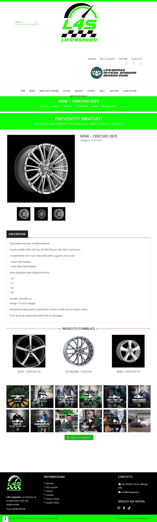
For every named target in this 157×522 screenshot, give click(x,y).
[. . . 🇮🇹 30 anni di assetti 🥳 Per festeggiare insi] (139, 421)
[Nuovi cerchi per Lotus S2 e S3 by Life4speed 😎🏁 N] (17, 396)
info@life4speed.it (130, 492)
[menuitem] (22, 90)
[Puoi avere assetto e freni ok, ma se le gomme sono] (66, 396)
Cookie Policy (52, 502)
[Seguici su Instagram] (126, 64)
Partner (123, 58)
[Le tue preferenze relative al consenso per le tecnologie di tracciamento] (5, 519)
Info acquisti (107, 58)
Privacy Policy (52, 498)
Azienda (92, 58)
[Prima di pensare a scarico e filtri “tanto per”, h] (90, 421)
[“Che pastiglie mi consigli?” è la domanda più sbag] (114, 396)
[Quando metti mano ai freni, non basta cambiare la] (17, 421)
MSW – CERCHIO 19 (128, 371)
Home (44, 106)
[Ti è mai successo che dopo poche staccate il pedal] (139, 396)
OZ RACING (82, 106)
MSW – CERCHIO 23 (29, 371)
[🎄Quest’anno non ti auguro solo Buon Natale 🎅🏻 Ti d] (114, 421)
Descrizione (17, 234)
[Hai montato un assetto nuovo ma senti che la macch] (42, 421)
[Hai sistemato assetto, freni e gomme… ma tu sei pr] (90, 396)
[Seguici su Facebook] (134, 64)
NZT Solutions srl (142, 518)
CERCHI (67, 106)
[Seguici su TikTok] (141, 64)
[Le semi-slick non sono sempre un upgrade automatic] (42, 396)
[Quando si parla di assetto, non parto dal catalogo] (66, 421)
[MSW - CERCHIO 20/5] (23, 213)
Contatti (136, 58)
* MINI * (55, 106)
